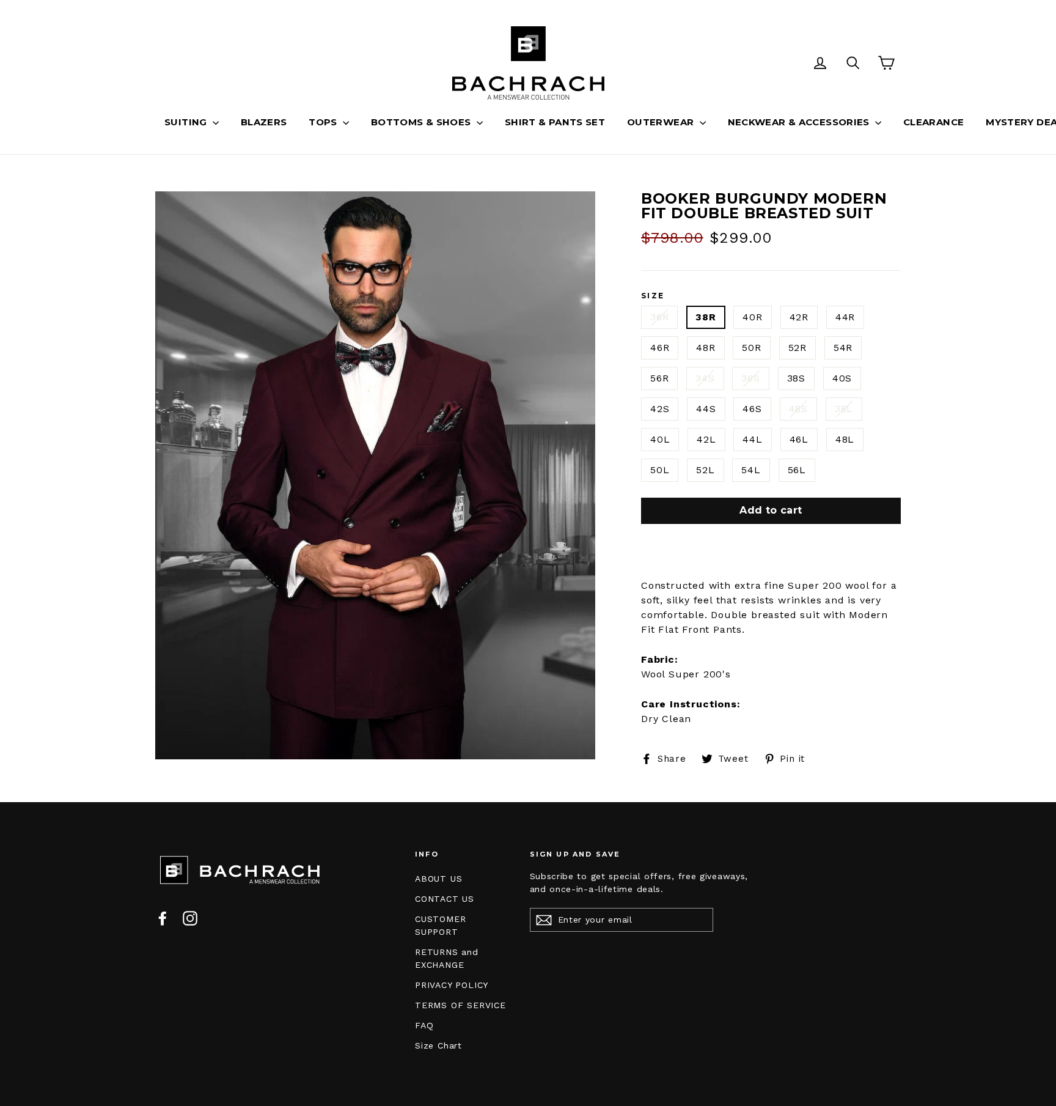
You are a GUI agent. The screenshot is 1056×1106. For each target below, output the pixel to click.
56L (797, 470)
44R (845, 317)
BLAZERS (264, 122)
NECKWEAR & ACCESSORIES (800, 122)
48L (844, 439)
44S (706, 409)
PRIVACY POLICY (451, 985)
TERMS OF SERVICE (460, 1005)
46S (752, 409)
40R (752, 317)
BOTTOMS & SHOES (422, 122)
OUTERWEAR (662, 122)
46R (659, 347)
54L (750, 470)
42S (659, 409)
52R (797, 347)
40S (842, 378)
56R (659, 378)
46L (799, 439)
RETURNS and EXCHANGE (447, 958)
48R (705, 347)
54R (843, 347)
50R (751, 347)
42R (799, 317)
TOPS (324, 122)
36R (659, 317)
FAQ (424, 1025)
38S (796, 378)
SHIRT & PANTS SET (555, 122)
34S (704, 378)
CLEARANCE (933, 122)
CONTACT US (444, 899)
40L (660, 439)
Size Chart (438, 1045)
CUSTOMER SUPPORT (440, 925)
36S (750, 378)
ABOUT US (438, 878)
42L (706, 439)
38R (705, 317)
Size (653, 296)
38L (844, 409)
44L (752, 439)
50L (659, 470)
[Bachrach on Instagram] (190, 918)
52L (705, 470)
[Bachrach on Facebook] (162, 918)
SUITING (187, 122)
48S (798, 409)
